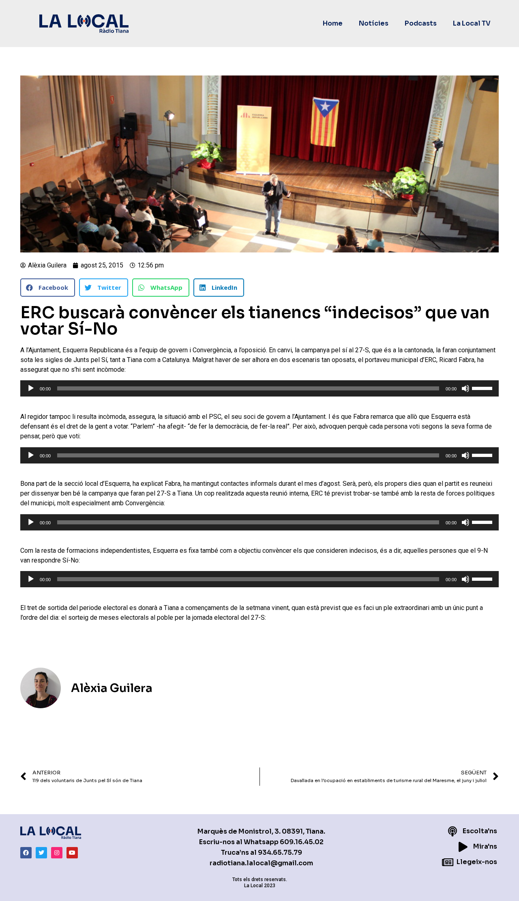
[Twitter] (41, 852)
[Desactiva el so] (465, 388)
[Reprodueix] (31, 388)
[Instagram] (56, 852)
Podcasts (421, 23)
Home (333, 23)
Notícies (373, 23)
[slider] (483, 387)
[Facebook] (26, 852)
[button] (47, 287)
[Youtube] (72, 852)
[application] (259, 388)
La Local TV (472, 23)
